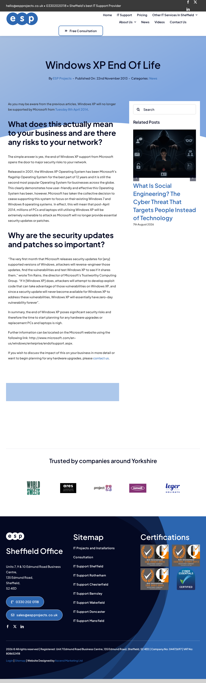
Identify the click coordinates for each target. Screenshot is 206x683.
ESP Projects (62, 78)
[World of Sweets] (33, 479)
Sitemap (20, 660)
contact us (101, 358)
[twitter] (195, 2)
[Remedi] (138, 479)
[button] (136, 178)
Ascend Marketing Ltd (69, 660)
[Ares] (68, 479)
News (153, 78)
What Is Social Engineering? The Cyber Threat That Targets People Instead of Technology (164, 201)
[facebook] (188, 2)
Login (9, 660)
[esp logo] (15, 534)
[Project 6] (103, 479)
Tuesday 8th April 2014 (71, 109)
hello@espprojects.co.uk (24, 5)
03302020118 (56, 5)
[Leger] (173, 479)
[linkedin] (188, 9)
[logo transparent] (22, 13)
